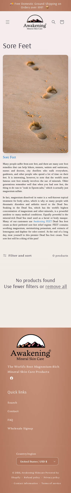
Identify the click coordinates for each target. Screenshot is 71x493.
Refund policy (32, 477)
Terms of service (51, 483)
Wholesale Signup (20, 428)
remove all (56, 286)
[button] (7, 22)
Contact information (26, 483)
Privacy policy (52, 477)
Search (12, 402)
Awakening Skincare (33, 472)
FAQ (10, 420)
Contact (13, 411)
